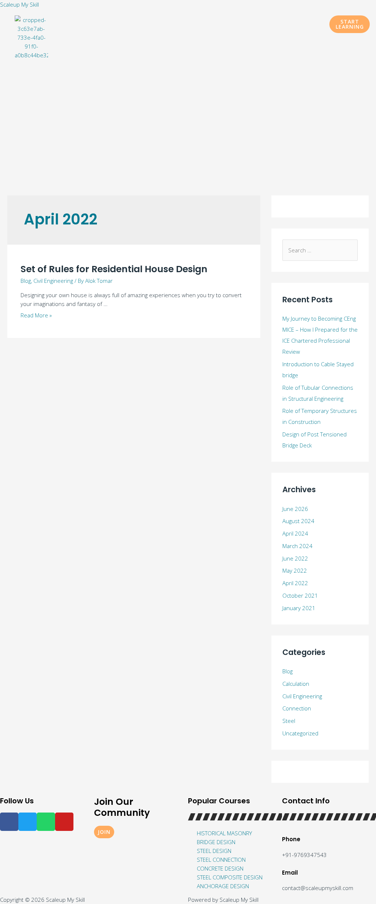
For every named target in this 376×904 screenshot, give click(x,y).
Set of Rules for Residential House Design (114, 269)
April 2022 (295, 583)
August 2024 (298, 521)
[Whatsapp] (46, 822)
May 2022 (294, 570)
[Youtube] (64, 822)
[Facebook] (9, 822)
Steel (288, 720)
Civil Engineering (53, 280)
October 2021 (300, 595)
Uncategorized (300, 733)
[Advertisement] (188, 118)
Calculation (295, 683)
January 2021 (298, 608)
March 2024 (297, 546)
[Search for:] (320, 250)
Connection (296, 708)
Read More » (36, 315)
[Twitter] (27, 822)
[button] (349, 24)
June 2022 (295, 558)
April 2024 (295, 533)
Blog (26, 280)
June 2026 (295, 508)
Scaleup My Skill (19, 4)
